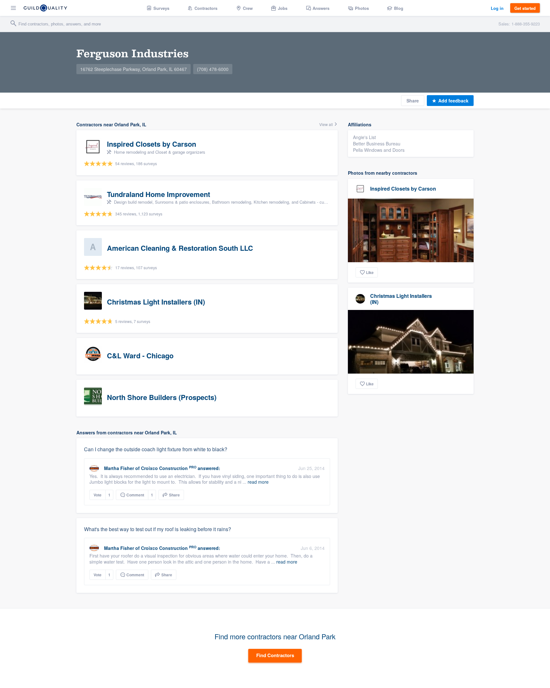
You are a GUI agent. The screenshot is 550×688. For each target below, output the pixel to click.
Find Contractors (275, 655)
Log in (497, 8)
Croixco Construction (164, 468)
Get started (525, 8)
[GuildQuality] (45, 7)
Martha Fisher (119, 468)
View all (326, 124)
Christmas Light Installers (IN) (401, 298)
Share (412, 100)
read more (258, 482)
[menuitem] (158, 8)
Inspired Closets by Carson (403, 188)
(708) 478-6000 (213, 69)
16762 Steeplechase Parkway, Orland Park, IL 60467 (133, 69)
